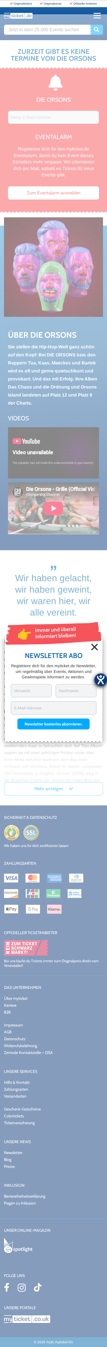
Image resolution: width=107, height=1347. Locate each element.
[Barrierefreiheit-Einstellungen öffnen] (100, 680)
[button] (53, 724)
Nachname (68, 690)
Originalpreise (53, 3)
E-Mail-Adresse (28, 708)
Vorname (22, 690)
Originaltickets (23, 3)
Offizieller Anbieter (85, 3)
